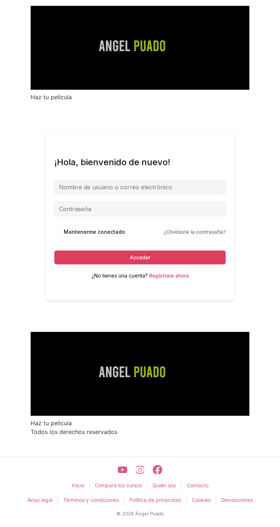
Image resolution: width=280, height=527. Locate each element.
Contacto (198, 485)
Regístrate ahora (169, 275)
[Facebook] (157, 469)
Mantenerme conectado (94, 232)
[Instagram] (140, 469)
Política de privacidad (155, 500)
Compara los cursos (118, 485)
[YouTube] (122, 469)
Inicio (78, 485)
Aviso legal (39, 500)
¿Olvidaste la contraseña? (195, 232)
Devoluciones (237, 500)
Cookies (201, 500)
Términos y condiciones (91, 500)
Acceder (140, 257)
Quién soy (164, 485)
